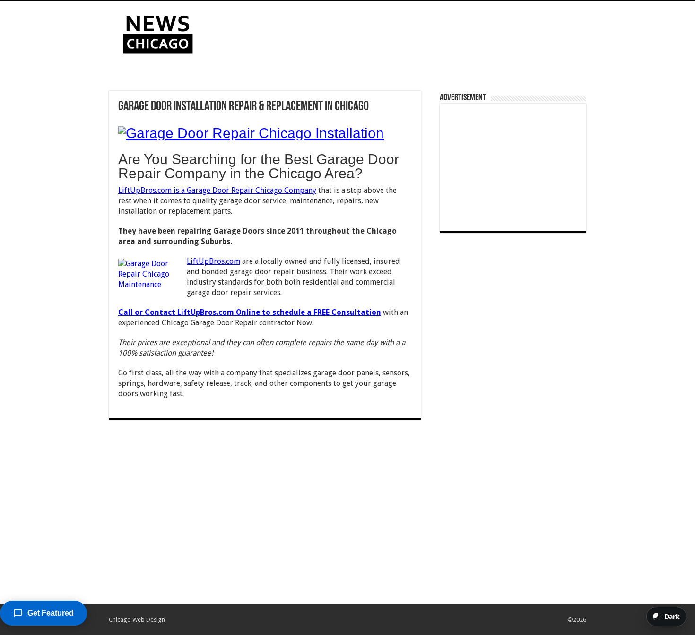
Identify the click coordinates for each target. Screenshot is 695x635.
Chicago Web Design (137, 619)
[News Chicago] (158, 32)
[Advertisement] (407, 32)
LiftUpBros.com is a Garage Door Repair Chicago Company (217, 190)
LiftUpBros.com (213, 261)
